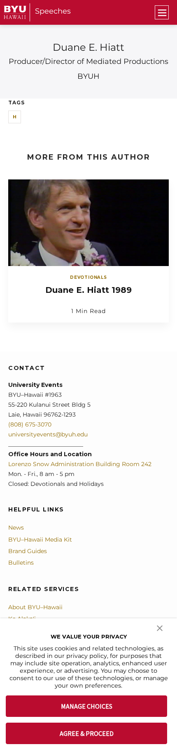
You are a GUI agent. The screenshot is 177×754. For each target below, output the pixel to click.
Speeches (53, 11)
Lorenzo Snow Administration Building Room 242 (79, 464)
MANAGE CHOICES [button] (86, 706)
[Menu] (162, 12)
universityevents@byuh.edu (48, 434)
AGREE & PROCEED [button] (87, 733)
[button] (160, 627)
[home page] (15, 12)
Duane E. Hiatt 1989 (88, 290)
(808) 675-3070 (29, 424)
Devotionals (88, 277)
